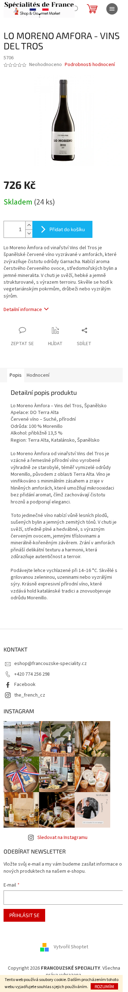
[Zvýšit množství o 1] (28, 225)
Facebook (25, 684)
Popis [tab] (16, 375)
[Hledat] (75, 9)
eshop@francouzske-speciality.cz (50, 663)
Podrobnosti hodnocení (90, 64)
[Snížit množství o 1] (28, 233)
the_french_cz (29, 695)
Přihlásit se (24, 915)
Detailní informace (23, 309)
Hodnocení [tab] (38, 375)
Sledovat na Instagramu (62, 837)
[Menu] (112, 9)
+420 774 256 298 (32, 674)
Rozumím (104, 986)
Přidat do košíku (67, 229)
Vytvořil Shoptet (71, 946)
